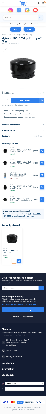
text (29, 29)
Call (15, 29)
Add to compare (7, 105)
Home (4, 34)
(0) (19, 44)
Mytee (4, 43)
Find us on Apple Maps (23, 310)
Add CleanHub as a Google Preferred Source (20, 304)
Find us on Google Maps (23, 317)
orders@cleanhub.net (27, 216)
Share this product (21, 105)
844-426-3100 (11, 351)
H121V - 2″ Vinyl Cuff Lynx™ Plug (21, 34)
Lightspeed (37, 407)
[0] (43, 3)
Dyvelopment (30, 409)
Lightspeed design (17, 409)
